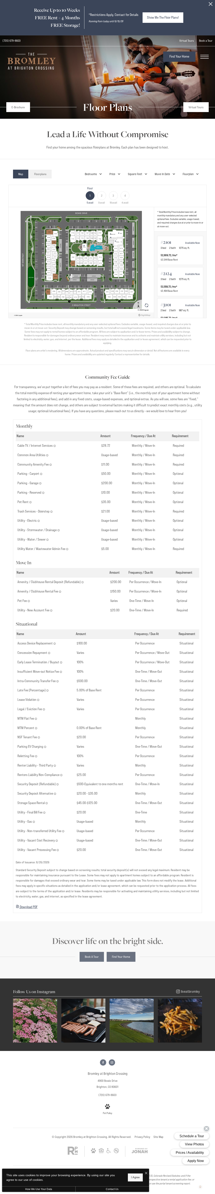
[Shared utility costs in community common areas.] (47, 455)
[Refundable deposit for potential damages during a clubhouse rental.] (82, 582)
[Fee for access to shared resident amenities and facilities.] (50, 464)
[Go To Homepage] (31, 61)
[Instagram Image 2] (83, 1021)
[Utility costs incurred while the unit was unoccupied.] (56, 840)
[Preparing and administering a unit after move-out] (57, 850)
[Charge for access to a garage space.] (40, 483)
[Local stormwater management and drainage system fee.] (58, 530)
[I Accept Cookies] (146, 1173)
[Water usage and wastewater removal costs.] (47, 539)
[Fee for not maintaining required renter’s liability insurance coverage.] (61, 775)
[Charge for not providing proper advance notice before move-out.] (61, 672)
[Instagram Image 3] (132, 1021)
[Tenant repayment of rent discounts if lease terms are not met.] (49, 653)
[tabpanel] (107, 270)
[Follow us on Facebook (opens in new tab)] (103, 1062)
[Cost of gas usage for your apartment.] (34, 822)
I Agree (135, 1177)
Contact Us (112, 1189)
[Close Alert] (210, 5)
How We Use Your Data (38, 1189)
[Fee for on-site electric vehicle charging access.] (45, 747)
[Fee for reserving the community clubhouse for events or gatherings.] (60, 591)
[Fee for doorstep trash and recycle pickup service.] (51, 511)
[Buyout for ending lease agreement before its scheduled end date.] (61, 662)
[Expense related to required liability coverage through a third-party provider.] (55, 765)
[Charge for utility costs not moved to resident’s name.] (63, 831)
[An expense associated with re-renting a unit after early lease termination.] (36, 756)
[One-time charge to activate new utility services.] (51, 610)
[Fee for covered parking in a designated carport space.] (41, 474)
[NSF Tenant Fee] (39, 737)
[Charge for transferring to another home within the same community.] (57, 681)
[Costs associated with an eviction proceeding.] (44, 709)
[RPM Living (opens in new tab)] (72, 1153)
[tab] (20, 174)
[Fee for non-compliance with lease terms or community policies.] (38, 700)
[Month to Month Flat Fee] (36, 719)
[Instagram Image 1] (35, 1021)
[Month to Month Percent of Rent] (36, 728)
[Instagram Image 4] (180, 1021)
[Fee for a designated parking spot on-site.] (43, 493)
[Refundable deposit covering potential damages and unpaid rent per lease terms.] (57, 784)
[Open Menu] (204, 57)
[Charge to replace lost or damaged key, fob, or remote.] (54, 643)
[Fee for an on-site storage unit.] (46, 803)
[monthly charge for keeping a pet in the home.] (30, 502)
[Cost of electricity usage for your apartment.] (38, 521)
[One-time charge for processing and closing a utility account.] (44, 812)
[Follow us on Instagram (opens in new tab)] (112, 1062)
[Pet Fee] (29, 601)
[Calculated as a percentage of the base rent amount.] (47, 690)
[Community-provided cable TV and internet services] (54, 446)
